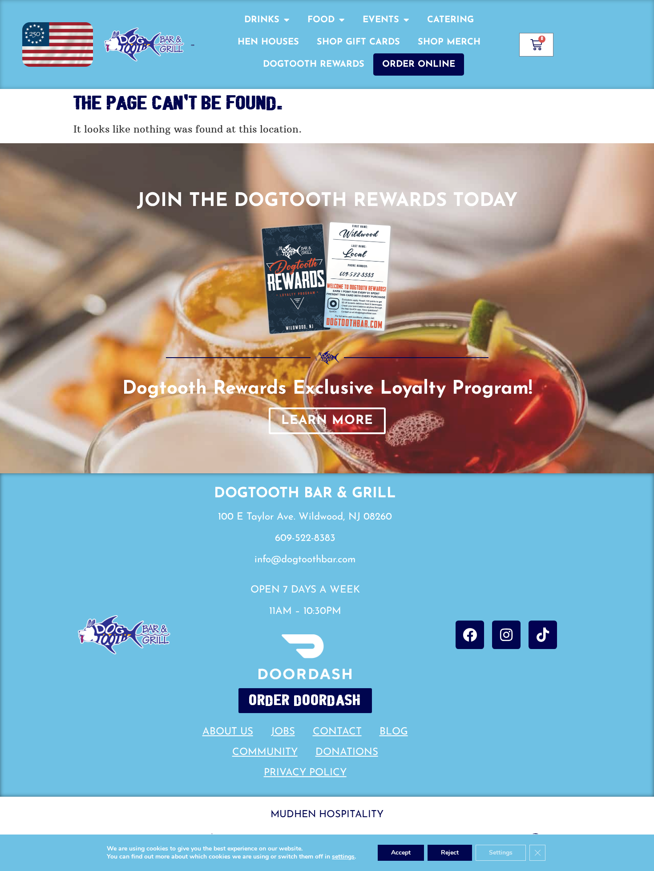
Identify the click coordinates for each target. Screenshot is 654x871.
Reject (450, 852)
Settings (501, 852)
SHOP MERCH (449, 42)
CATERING (450, 20)
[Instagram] (506, 635)
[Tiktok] (543, 635)
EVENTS (381, 20)
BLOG (393, 732)
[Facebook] (470, 635)
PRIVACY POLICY (305, 773)
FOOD (321, 20)
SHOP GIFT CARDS (358, 42)
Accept (401, 852)
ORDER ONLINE (418, 64)
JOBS (283, 732)
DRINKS (261, 20)
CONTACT (337, 732)
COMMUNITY (265, 752)
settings (343, 857)
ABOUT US (227, 732)
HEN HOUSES (268, 42)
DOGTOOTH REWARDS (313, 64)
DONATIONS (346, 752)
